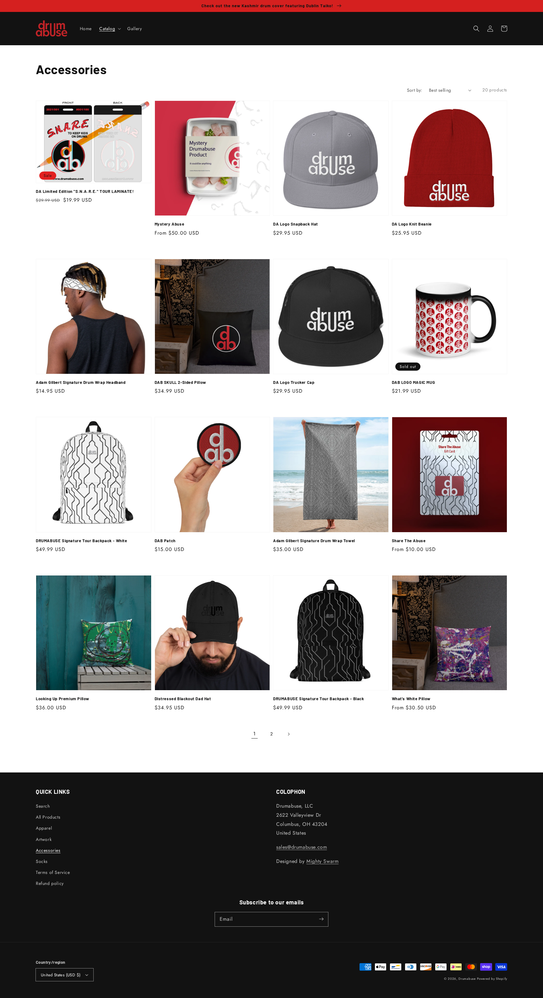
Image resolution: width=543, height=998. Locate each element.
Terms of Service (53, 872)
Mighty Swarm (322, 861)
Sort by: (414, 90)
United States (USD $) (60, 975)
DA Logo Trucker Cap (293, 382)
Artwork (44, 839)
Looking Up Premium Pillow (62, 698)
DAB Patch (165, 540)
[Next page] (288, 734)
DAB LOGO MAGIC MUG (413, 382)
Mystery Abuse (169, 223)
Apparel (44, 828)
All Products (48, 817)
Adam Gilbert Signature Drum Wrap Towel (314, 540)
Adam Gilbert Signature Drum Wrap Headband (81, 382)
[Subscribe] (321, 919)
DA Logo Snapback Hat (295, 223)
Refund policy (50, 883)
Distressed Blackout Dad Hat (183, 698)
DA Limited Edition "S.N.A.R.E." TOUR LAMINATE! (85, 191)
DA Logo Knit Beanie (412, 223)
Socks (42, 861)
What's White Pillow (411, 698)
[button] (476, 28)
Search (43, 806)
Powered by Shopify (492, 978)
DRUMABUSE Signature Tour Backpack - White (81, 540)
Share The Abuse (409, 540)
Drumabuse (466, 978)
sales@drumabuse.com (301, 847)
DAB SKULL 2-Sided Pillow (180, 382)
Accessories (48, 850)
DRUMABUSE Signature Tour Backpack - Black (318, 698)
